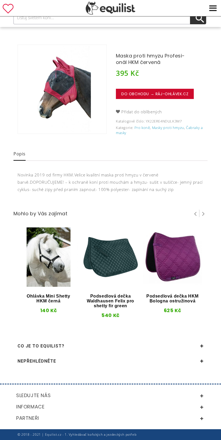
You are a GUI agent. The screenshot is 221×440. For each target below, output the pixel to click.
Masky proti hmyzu (168, 127)
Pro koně (142, 127)
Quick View (39, 284)
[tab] (19, 154)
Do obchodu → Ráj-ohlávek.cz (154, 94)
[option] (62, 89)
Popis (19, 154)
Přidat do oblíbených (141, 111)
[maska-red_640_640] (62, 89)
